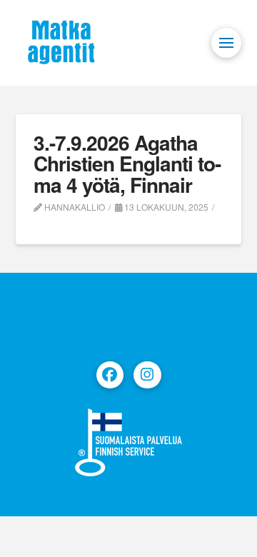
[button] (226, 43)
